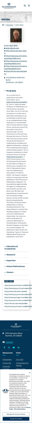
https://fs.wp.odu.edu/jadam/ (16, 102)
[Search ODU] (25, 5)
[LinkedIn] (18, 347)
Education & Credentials (11, 247)
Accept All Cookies (16, 419)
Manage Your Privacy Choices (16, 414)
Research (10, 255)
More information (19, 409)
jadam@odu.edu (12, 48)
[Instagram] (9, 347)
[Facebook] (4, 347)
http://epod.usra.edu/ (14, 157)
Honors (9, 272)
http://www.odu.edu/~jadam (15, 291)
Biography (11, 91)
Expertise (11, 260)
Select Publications (15, 266)
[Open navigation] (29, 5)
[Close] (30, 373)
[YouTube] (14, 347)
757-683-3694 (12, 46)
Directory (9, 25)
